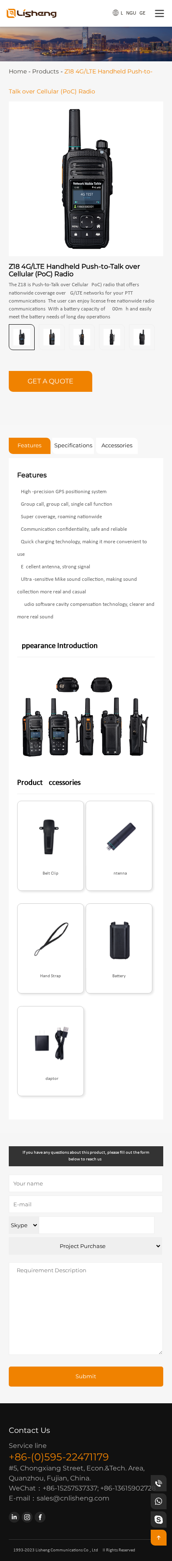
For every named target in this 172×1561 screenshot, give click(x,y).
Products (45, 71)
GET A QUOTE (50, 381)
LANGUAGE (133, 13)
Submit (86, 1376)
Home (18, 71)
